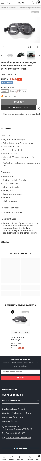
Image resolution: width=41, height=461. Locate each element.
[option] (20, 29)
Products (13, 8)
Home (3, 8)
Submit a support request (18, 437)
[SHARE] (38, 108)
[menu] (2, 2)
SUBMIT (20, 377)
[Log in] (32, 3)
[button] (34, 47)
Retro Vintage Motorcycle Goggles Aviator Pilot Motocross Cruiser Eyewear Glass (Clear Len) (19, 338)
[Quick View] (12, 312)
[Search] (8, 2)
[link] (10, 287)
